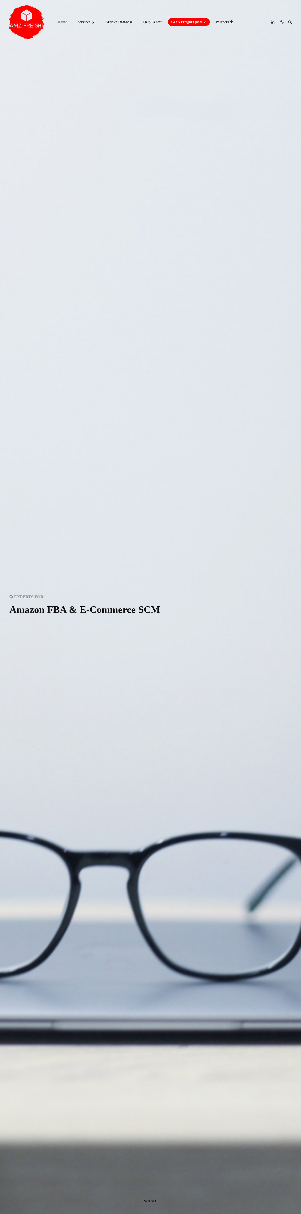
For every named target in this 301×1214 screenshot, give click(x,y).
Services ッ (86, 22)
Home (62, 22)
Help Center (152, 22)
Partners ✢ (224, 22)
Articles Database (119, 22)
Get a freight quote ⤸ (188, 22)
